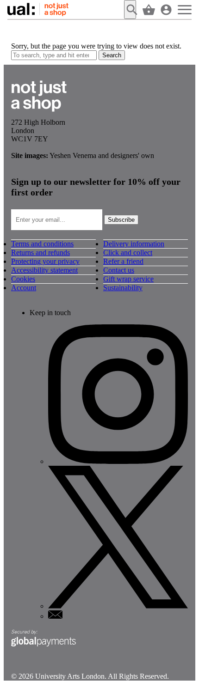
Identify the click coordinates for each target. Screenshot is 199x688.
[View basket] (148, 9)
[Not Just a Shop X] (118, 606)
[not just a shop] (39, 114)
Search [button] (111, 55)
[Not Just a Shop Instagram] (118, 461)
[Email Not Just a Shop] (55, 616)
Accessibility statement (44, 270)
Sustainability (123, 288)
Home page (38, 9)
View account (166, 9)
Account (23, 288)
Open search (130, 9)
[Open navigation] (185, 9)
